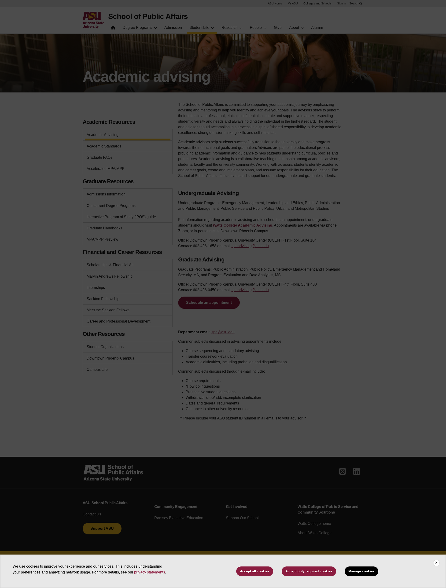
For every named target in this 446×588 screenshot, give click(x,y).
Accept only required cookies (308, 571)
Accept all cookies (254, 571)
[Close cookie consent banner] (436, 563)
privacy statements (149, 572)
